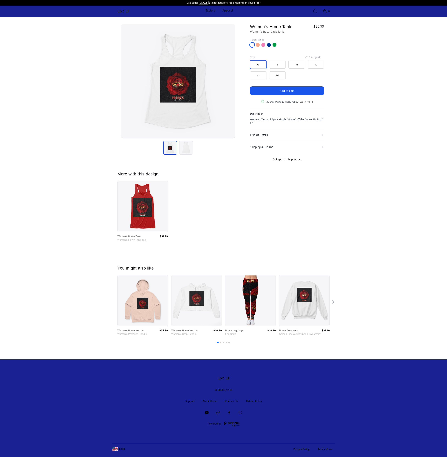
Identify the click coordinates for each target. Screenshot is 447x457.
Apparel (227, 10)
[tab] (170, 147)
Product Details (259, 135)
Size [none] (252, 57)
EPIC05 (204, 2)
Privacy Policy (301, 449)
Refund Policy (254, 401)
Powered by (214, 423)
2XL (278, 75)
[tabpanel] (178, 81)
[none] (313, 57)
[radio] (258, 65)
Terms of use (325, 449)
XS (258, 64)
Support (190, 401)
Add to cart (287, 91)
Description (256, 113)
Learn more (306, 101)
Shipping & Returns (261, 147)
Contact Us (231, 401)
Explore (210, 10)
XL (258, 75)
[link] (143, 206)
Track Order (210, 401)
